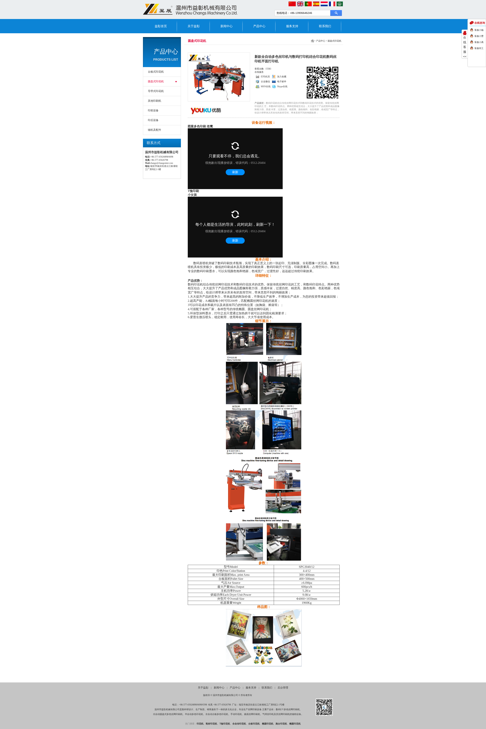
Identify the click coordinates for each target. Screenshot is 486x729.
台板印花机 (254, 723)
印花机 (200, 723)
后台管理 (283, 687)
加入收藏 (281, 76)
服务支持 (292, 26)
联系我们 (325, 26)
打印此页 (265, 76)
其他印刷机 (154, 100)
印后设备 (153, 120)
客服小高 (479, 42)
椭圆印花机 (267, 723)
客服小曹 (479, 36)
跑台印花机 (281, 723)
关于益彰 (194, 26)
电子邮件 (281, 81)
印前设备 (153, 110)
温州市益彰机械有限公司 (225, 695)
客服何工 (479, 48)
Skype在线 (282, 86)
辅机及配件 (154, 129)
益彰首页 (161, 26)
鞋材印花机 (211, 723)
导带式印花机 (156, 91)
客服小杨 (479, 30)
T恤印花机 (224, 723)
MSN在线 (266, 86)
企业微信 (265, 81)
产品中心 (259, 26)
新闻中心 (226, 26)
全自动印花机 (239, 723)
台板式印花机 (156, 71)
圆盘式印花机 (156, 81)
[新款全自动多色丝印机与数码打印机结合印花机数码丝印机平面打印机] (218, 76)
